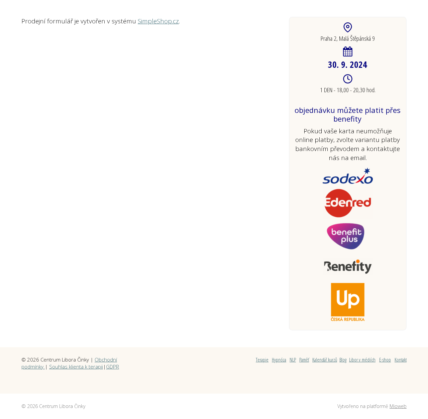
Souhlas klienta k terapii (76, 366)
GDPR (112, 366)
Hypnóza (279, 359)
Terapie (262, 359)
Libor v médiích (362, 359)
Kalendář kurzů (324, 359)
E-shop (385, 359)
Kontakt (401, 359)
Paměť (304, 359)
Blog (342, 359)
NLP (293, 359)
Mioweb (398, 406)
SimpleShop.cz (158, 21)
